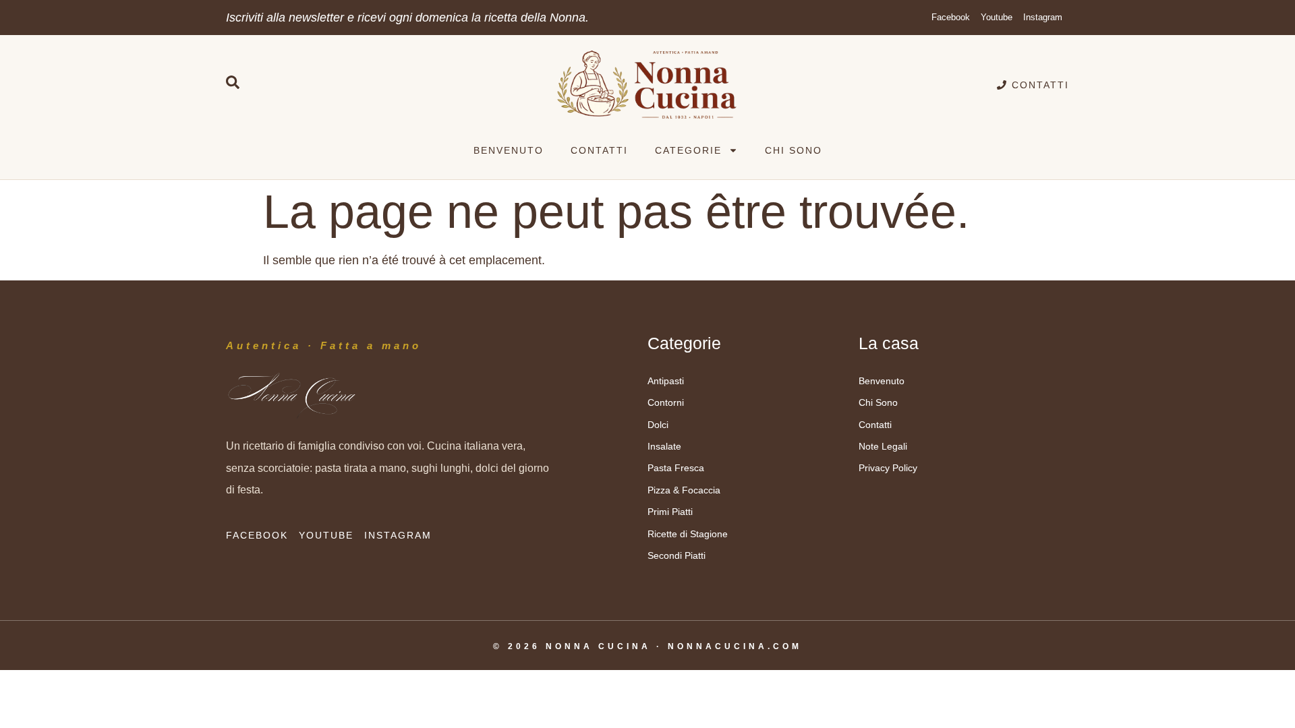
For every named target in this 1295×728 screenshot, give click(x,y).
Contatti (599, 150)
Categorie (688, 150)
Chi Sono (793, 150)
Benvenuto (508, 150)
